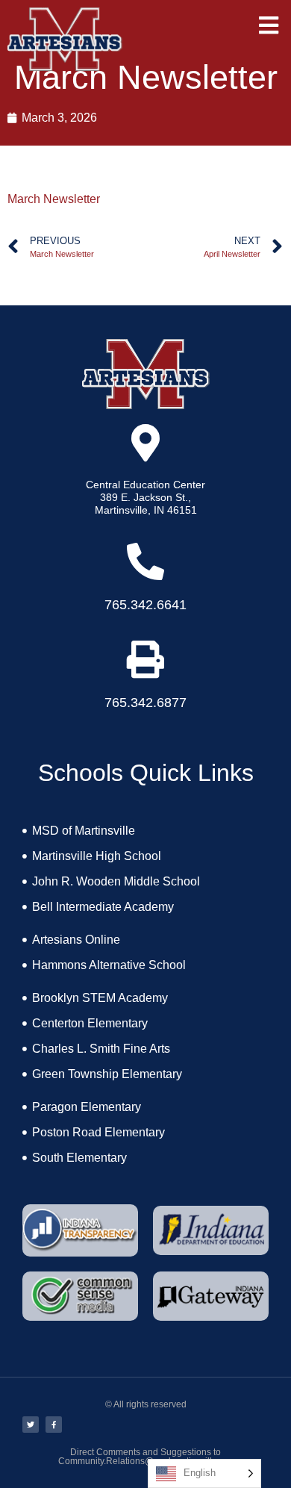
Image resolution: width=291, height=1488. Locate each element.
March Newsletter (53, 199)
